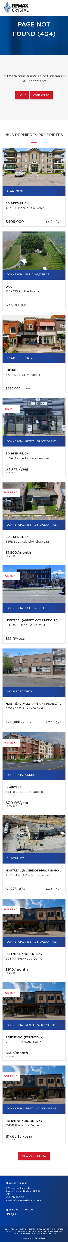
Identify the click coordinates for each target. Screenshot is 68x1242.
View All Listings (33, 1156)
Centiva (40, 1238)
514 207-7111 (18, 1197)
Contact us (41, 95)
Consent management (45, 1233)
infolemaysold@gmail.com (27, 1201)
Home (22, 95)
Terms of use (26, 1233)
